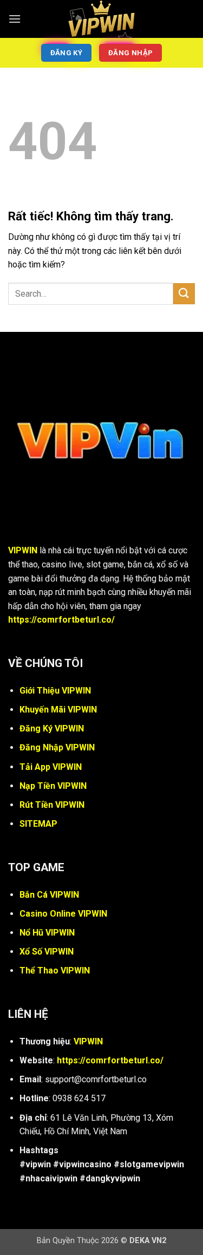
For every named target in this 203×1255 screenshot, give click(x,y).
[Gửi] (184, 293)
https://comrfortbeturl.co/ (61, 620)
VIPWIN (22, 550)
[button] (14, 18)
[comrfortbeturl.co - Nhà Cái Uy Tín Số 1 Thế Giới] (102, 19)
